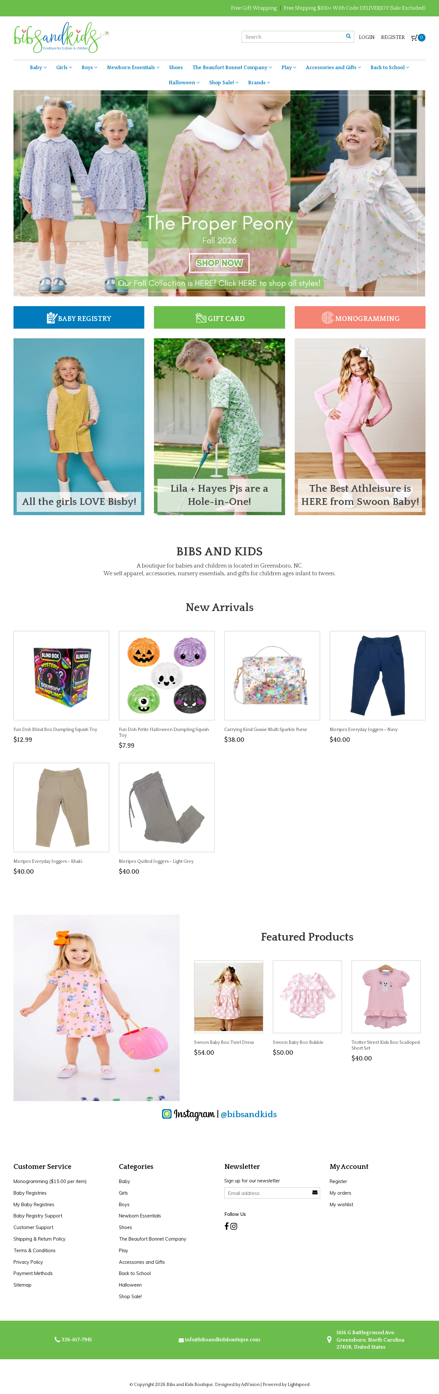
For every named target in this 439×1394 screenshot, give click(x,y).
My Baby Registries (33, 1204)
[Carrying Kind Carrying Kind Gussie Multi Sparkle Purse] (272, 675)
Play (287, 67)
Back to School (388, 67)
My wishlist (341, 1204)
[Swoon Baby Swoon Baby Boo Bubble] (307, 996)
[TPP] (219, 193)
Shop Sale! (222, 83)
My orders (340, 1193)
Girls (62, 67)
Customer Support (33, 1227)
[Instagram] (233, 1226)
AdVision (250, 1384)
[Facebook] (226, 1226)
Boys (88, 67)
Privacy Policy (28, 1262)
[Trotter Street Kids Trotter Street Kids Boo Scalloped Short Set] (386, 996)
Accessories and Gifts (332, 67)
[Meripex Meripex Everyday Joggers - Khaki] (61, 807)
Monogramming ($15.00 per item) (50, 1181)
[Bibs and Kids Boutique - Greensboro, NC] (61, 37)
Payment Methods (33, 1273)
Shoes (176, 67)
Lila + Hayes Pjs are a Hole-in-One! (219, 495)
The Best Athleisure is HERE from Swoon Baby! (360, 495)
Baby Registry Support (37, 1216)
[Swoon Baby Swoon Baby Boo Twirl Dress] (228, 996)
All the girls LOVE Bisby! (79, 501)
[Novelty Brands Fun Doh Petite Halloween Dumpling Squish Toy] (167, 675)
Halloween (182, 83)
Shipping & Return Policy (39, 1239)
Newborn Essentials (131, 67)
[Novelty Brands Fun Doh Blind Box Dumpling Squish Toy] (61, 675)
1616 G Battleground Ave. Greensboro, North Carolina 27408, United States (369, 1340)
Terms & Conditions (34, 1250)
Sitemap (22, 1285)
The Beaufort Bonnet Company (231, 67)
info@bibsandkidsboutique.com (222, 1340)
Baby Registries (30, 1193)
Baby (36, 67)
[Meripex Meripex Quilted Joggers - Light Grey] (167, 807)
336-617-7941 (76, 1340)
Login (367, 37)
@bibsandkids (249, 1114)
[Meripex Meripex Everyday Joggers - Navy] (378, 675)
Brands (257, 83)
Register (393, 37)
